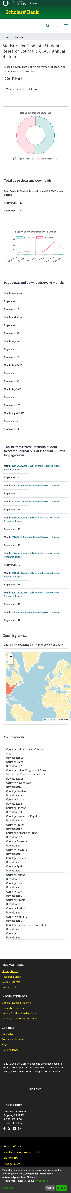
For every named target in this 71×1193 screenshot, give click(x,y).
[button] (10, 656)
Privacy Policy (11, 1163)
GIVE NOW (35, 1088)
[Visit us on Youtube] (15, 1129)
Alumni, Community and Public (20, 1018)
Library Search (10, 971)
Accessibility (10, 1158)
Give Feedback (10, 1050)
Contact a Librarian (13, 1039)
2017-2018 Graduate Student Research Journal (35, 485)
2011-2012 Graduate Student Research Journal (35, 612)
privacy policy (42, 1180)
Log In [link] (54, 26)
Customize (7, 1187)
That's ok (61, 1187)
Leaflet (49, 719)
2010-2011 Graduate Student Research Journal (35, 537)
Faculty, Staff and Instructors (19, 1013)
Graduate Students (13, 1008)
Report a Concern (13, 1146)
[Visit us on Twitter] (9, 1129)
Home (6, 37)
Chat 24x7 (7, 1034)
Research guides (11, 976)
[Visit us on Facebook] (4, 1129)
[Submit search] (47, 26)
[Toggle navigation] (66, 26)
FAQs (5, 1044)
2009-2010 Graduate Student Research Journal (35, 501)
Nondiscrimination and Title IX (21, 1152)
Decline (50, 1187)
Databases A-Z (10, 987)
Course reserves (11, 981)
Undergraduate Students (16, 1002)
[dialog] (35, 1179)
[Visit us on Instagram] (19, 1129)
